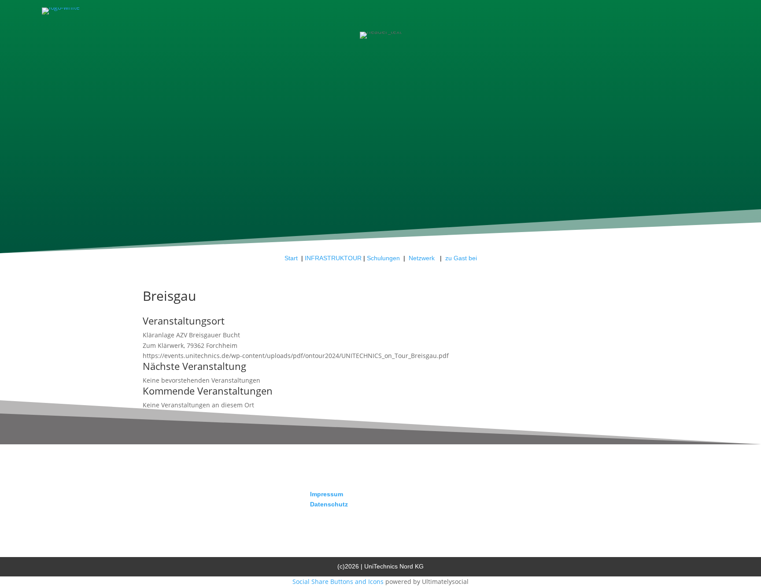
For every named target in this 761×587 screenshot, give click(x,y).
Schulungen (383, 258)
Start (291, 258)
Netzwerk (422, 258)
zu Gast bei (461, 258)
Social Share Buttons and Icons (338, 581)
